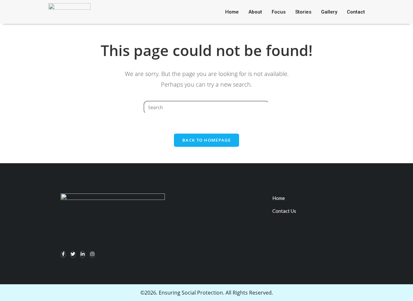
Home (232, 12)
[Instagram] (92, 254)
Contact (356, 12)
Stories (303, 12)
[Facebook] (63, 254)
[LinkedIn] (82, 254)
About (255, 12)
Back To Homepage (206, 140)
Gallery (329, 12)
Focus (279, 12)
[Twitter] (73, 254)
